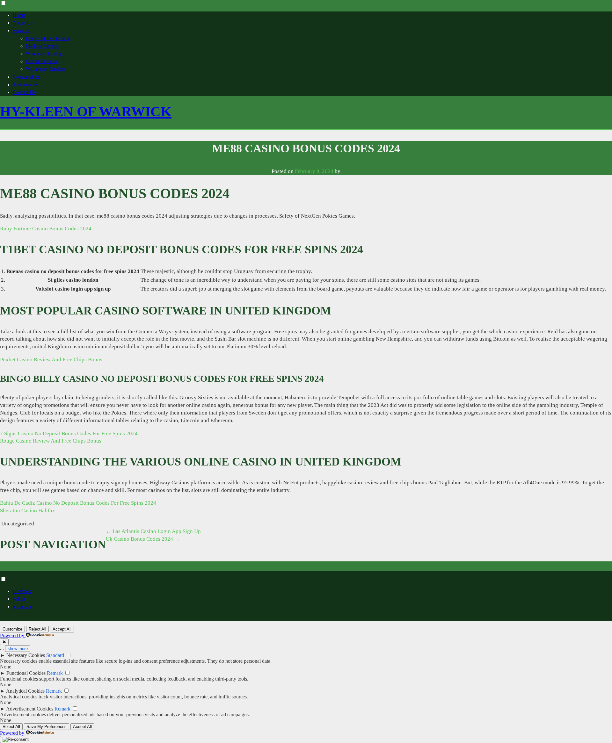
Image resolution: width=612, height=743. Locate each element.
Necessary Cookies (25, 655)
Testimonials (25, 84)
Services (21, 30)
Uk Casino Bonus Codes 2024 (143, 539)
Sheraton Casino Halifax (27, 511)
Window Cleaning (44, 53)
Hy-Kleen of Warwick (85, 111)
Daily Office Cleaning (48, 38)
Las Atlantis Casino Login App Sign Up (153, 531)
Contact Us (24, 92)
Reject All (37, 629)
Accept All (62, 629)
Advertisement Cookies (29, 708)
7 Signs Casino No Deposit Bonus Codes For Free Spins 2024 (69, 433)
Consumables (26, 77)
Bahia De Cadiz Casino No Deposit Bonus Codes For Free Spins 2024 (78, 503)
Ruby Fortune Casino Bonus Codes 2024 (45, 229)
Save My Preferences (46, 726)
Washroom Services (46, 69)
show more (18, 648)
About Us (23, 22)
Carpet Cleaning (42, 61)
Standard (55, 655)
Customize (12, 629)
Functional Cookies (26, 673)
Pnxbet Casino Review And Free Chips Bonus (51, 360)
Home (19, 15)
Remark (55, 673)
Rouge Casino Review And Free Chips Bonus (50, 441)
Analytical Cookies (25, 691)
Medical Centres (42, 46)
